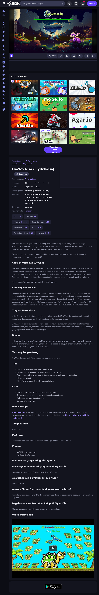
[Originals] (3, 32)
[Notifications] (82, 3)
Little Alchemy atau (74, 415)
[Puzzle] (3, 91)
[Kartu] (3, 58)
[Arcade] (3, 50)
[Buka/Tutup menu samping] (4, 4)
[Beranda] (3, 11)
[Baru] (3, 19)
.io (24, 161)
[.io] (3, 54)
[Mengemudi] (3, 75)
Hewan (34, 161)
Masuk (92, 3)
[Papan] (3, 83)
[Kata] (3, 62)
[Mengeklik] (3, 71)
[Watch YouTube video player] (53, 548)
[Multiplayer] (3, 36)
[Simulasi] (3, 95)
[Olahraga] (3, 79)
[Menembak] (3, 66)
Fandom (28, 211)
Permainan (16, 161)
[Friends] (69, 3)
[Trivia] (3, 103)
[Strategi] (3, 99)
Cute (28, 161)
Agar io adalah (18, 412)
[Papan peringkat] (3, 40)
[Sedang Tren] (3, 23)
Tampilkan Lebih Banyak (54, 150)
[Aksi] (3, 46)
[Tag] (3, 109)
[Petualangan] (3, 87)
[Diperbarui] (3, 28)
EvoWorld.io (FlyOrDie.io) (22, 164)
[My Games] (76, 3)
